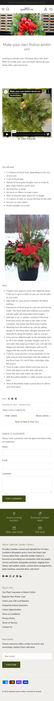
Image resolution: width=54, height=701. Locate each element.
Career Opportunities (11, 609)
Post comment (14, 499)
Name (5, 446)
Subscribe (11, 665)
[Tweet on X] (9, 399)
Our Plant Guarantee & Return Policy (18, 592)
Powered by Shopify (34, 691)
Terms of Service (9, 622)
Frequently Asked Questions (15, 605)
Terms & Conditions (11, 614)
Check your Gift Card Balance (15, 601)
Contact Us (7, 627)
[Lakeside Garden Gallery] (27, 9)
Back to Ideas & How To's (27, 421)
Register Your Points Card (13, 596)
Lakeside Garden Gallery (17, 691)
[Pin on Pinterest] (16, 399)
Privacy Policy (8, 618)
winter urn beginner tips (16, 410)
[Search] (9, 9)
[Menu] (3, 9)
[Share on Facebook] (12, 399)
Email (4, 460)
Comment (6, 473)
